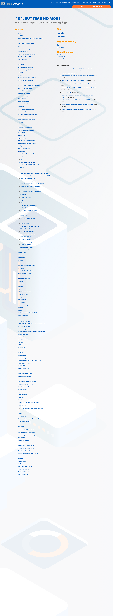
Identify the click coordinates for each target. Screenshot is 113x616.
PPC (19, 289)
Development (61, 33)
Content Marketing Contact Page (27, 78)
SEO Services (21, 347)
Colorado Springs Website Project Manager (32, 183)
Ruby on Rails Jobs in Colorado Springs (30, 191)
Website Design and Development (29, 226)
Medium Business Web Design (26, 271)
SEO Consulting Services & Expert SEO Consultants (31, 331)
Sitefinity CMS (21, 366)
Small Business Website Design (28, 205)
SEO (21, 159)
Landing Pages (22, 194)
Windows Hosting (22, 464)
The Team (20, 413)
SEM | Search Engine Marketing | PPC (27, 313)
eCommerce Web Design (24, 112)
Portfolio (20, 286)
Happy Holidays (22, 138)
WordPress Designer (25, 244)
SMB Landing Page (25, 208)
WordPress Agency (25, 239)
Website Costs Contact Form (26, 445)
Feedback (20, 125)
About (83, 2)
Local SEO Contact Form (24, 263)
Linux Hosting (21, 257)
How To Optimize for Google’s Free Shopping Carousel (76, 109)
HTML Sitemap (22, 151)
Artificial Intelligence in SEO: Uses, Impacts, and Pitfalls (75, 100)
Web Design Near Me (25, 213)
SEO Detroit (21, 337)
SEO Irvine (20, 339)
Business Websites (23, 51)
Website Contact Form (24, 440)
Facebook (20, 122)
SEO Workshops (22, 355)
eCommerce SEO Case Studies (26, 109)
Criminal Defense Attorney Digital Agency (29, 85)
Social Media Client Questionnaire (27, 381)
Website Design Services (27, 231)
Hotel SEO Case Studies (24, 148)
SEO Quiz (20, 345)
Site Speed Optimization (24, 363)
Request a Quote (86, 7)
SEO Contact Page (23, 334)
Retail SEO (20, 307)
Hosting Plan (21, 146)
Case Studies (92, 2)
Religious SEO (21, 302)
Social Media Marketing (24, 387)
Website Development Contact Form (28, 453)
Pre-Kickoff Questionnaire (27, 430)
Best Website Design (25, 197)
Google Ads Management (25, 133)
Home (52, 2)
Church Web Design (23, 59)
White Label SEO (22, 461)
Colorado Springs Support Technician (30, 181)
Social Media (60, 47)
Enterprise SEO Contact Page (25, 117)
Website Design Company (27, 229)
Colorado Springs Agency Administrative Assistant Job (35, 176)
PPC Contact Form (23, 294)
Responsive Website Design (27, 200)
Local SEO (20, 260)
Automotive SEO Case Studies (26, 43)
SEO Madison (21, 342)
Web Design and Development (28, 210)
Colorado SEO (21, 64)
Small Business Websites (24, 376)
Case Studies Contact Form (25, 57)
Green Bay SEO (22, 135)
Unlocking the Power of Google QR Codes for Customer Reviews (78, 88)
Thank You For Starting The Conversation (31, 408)
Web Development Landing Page (26, 435)
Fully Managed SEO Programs (26, 130)
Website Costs (22, 443)
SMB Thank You (22, 379)
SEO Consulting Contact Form (26, 329)
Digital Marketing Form (24, 101)
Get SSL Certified (25, 321)
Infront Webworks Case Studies (26, 154)
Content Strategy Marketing (25, 80)
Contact (107, 2)
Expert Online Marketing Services (26, 119)
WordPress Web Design (24, 472)
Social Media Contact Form (25, 384)
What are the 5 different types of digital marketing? (75, 83)
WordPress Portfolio (23, 469)
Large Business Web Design (25, 247)
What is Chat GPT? (66, 92)
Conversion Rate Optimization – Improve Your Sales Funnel (34, 83)
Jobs (19, 170)
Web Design (21, 426)
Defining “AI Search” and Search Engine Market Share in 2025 (77, 75)
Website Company (25, 221)
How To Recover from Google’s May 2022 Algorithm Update (77, 104)
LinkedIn (20, 255)
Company (20, 72)
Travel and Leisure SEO (24, 421)
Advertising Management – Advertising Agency (30, 38)
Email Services (61, 56)
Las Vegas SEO (22, 252)
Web (59, 29)
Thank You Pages (22, 405)
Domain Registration (23, 104)
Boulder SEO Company (24, 49)
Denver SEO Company (24, 93)
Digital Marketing (63, 2)
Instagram (21, 167)
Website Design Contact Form (26, 448)
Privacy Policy (21, 297)
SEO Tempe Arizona (23, 350)
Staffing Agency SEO (23, 389)
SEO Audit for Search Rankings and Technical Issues (31, 324)
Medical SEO (21, 268)
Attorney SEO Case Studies (25, 41)
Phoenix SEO (21, 281)
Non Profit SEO (22, 276)
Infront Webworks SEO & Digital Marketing (29, 165)
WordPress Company (26, 242)
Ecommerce (21, 106)
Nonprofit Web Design (24, 278)
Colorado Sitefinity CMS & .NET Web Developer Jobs (34, 173)
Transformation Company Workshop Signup (30, 419)
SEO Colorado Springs (24, 326)
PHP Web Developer (25, 189)
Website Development (24, 451)
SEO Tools (20, 352)
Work (19, 477)
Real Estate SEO (22, 299)
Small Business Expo (23, 368)
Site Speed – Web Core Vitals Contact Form (29, 360)
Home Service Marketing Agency (26, 140)
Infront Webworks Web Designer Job (30, 186)
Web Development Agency (27, 218)
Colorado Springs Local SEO (25, 67)
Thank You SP (21, 411)
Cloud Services (22, 62)
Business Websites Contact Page (27, 54)
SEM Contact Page (23, 315)
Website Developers (25, 236)
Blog (101, 2)
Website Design (24, 223)
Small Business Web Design (25, 373)
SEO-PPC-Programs (23, 358)
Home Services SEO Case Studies (27, 143)
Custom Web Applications (25, 88)
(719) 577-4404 (97, 7)
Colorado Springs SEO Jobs (27, 178)
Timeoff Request (22, 416)
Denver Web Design (23, 96)
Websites (75, 2)
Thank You (20, 397)
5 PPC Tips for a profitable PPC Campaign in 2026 (74, 80)
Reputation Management (24, 305)
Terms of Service (22, 394)
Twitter (20, 424)
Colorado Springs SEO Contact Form (28, 70)
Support (20, 392)
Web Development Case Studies (26, 432)
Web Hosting (21, 437)
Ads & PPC (20, 36)
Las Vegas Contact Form (24, 250)
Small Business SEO (23, 371)
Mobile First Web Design (24, 273)
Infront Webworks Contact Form (26, 162)
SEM (58, 45)
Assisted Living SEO (25, 157)
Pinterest (20, 284)
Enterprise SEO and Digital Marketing (27, 114)
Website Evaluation (23, 456)
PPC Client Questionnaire (24, 292)
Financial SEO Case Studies (25, 127)
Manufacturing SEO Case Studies (27, 265)
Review (20, 310)
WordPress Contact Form (25, 466)
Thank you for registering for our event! (28, 402)
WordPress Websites (23, 474)
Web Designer (24, 215)
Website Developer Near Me (27, 234)
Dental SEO (21, 91)
